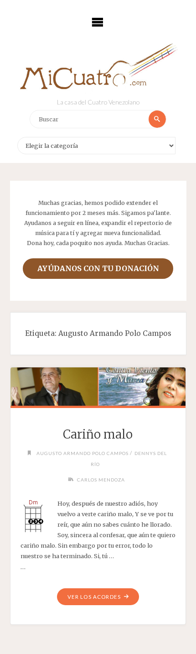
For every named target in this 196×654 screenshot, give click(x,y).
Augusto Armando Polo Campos (82, 453)
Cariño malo (98, 434)
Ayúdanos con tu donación (98, 268)
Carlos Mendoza (101, 479)
